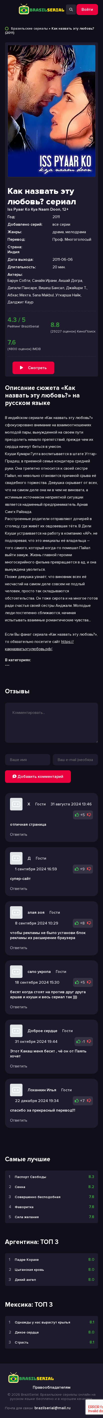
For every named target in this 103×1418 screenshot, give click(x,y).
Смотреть (37, 367)
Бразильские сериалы (29, 28)
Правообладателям (51, 1387)
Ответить (18, 834)
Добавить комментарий (39, 776)
